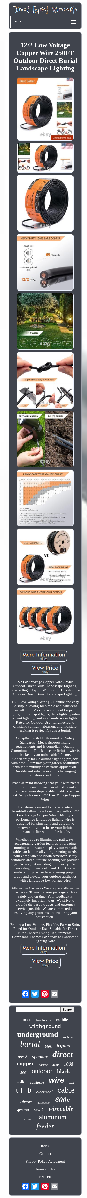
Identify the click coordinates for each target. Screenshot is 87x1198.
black (63, 1071)
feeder (45, 1126)
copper (25, 1063)
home (55, 1064)
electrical (44, 1091)
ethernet (26, 1102)
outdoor (42, 1071)
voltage (29, 1119)
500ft (48, 1046)
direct (62, 1054)
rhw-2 (39, 1109)
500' (23, 1072)
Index (45, 1146)
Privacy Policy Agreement (45, 1161)
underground (37, 1034)
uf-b (23, 1090)
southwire (37, 1082)
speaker (40, 1056)
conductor (68, 1037)
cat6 (71, 1083)
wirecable (61, 1108)
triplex (63, 1045)
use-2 (22, 1056)
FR (49, 1177)
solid (21, 1081)
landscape (43, 1020)
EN (41, 1177)
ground (23, 1110)
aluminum (52, 1117)
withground (45, 1026)
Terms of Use (45, 1169)
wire (56, 1080)
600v (62, 1099)
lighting (43, 1064)
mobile (62, 1019)
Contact (45, 1154)
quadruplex (43, 1102)
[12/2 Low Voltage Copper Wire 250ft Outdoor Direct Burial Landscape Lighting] (45, 109)
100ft (68, 1063)
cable (66, 1090)
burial (30, 1043)
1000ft (26, 1020)
